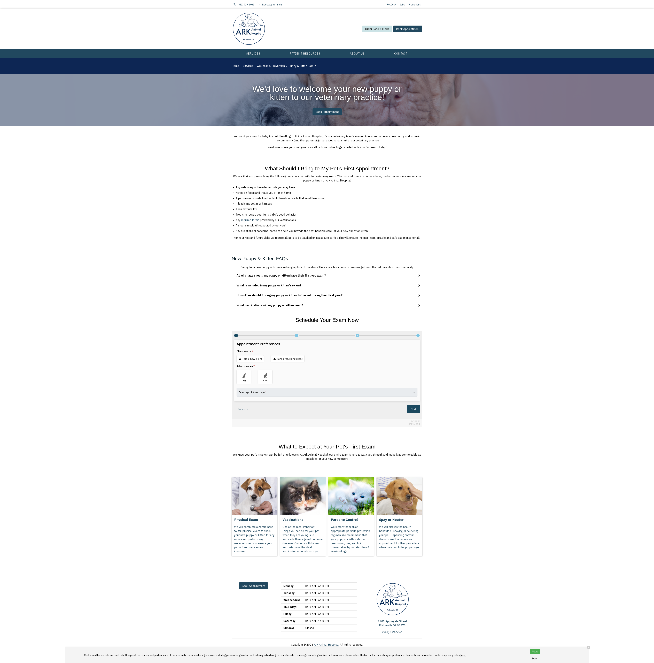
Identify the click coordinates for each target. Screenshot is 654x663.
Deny (535, 658)
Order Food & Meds (377, 29)
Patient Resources (305, 53)
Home (235, 65)
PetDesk (391, 4)
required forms (250, 220)
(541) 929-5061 (392, 632)
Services (253, 53)
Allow (535, 651)
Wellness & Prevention (271, 65)
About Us (357, 53)
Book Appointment (407, 29)
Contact (401, 53)
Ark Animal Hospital (326, 644)
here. (463, 655)
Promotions (415, 4)
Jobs (402, 4)
